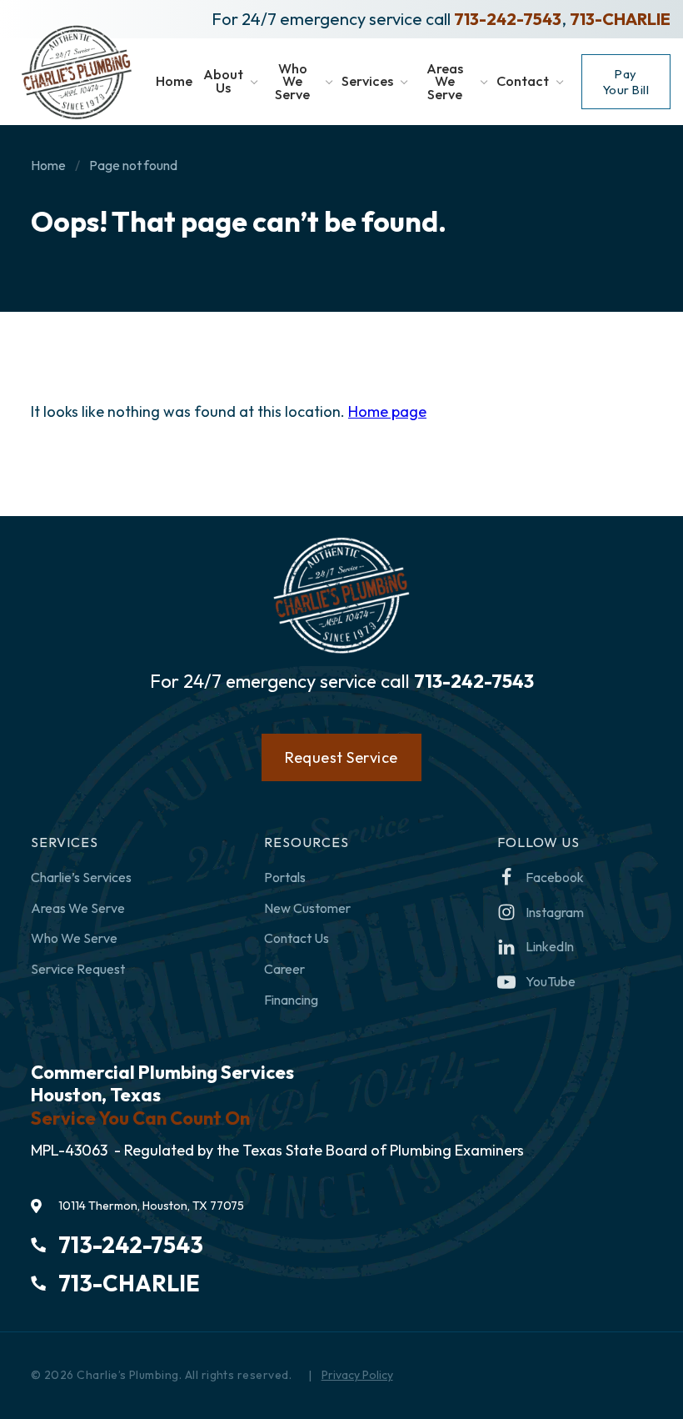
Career (284, 968)
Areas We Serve (78, 908)
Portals (285, 877)
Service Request (78, 968)
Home (48, 165)
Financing (291, 999)
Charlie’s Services (81, 877)
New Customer (307, 908)
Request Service (341, 757)
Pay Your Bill (626, 82)
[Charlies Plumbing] (77, 72)
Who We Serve (74, 938)
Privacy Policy (357, 1374)
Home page (387, 411)
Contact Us (296, 938)
